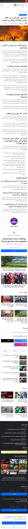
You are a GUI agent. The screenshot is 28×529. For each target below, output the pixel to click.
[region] (14, 521)
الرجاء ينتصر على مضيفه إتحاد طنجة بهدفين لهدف (21, 415)
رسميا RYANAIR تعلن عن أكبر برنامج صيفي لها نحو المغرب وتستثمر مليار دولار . (7, 319)
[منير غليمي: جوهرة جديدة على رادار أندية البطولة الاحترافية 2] (7, 395)
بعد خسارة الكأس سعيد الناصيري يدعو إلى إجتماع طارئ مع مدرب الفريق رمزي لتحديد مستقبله (10, 380)
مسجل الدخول (19, 332)
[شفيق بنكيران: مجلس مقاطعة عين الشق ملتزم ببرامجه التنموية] (5, 466)
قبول (14, 522)
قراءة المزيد (16, 519)
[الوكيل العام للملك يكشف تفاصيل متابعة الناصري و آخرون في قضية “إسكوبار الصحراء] (5, 472)
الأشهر (23, 350)
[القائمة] (1, 5)
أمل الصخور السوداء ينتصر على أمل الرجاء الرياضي (7, 415)
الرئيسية (24, 12)
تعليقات (4, 350)
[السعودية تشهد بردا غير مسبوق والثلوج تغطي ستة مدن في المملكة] (14, 472)
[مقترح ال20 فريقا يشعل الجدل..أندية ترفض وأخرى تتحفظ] (21, 395)
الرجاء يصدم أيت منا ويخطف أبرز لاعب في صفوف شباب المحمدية (10, 367)
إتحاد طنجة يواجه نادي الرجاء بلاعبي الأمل (10, 372)
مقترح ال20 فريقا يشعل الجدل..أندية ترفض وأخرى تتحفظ (22, 401)
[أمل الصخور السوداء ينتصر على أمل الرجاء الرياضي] (7, 409)
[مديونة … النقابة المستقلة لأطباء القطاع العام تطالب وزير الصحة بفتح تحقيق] (7, 299)
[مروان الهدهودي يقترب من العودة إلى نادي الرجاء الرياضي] (23, 362)
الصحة (21, 14)
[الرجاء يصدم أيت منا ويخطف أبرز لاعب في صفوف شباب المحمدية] (23, 368)
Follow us (24, 447)
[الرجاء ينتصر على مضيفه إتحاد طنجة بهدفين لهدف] (21, 409)
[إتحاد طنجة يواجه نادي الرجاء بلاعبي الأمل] (23, 374)
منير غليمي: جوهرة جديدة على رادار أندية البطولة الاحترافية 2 (7, 400)
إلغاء (14, 526)
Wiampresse (23, 23)
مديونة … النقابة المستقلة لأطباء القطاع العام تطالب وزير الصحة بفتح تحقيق (7, 305)
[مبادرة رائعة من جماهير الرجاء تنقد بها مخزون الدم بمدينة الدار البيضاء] (21, 299)
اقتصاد (21, 12)
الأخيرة (14, 350)
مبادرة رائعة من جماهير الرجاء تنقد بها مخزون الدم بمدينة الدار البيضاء (21, 305)
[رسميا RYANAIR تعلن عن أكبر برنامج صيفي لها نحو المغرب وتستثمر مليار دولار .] (7, 313)
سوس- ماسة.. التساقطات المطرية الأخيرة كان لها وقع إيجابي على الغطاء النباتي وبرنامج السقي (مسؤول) (21, 320)
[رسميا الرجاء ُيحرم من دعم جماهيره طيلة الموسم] (23, 356)
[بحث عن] (26, 5)
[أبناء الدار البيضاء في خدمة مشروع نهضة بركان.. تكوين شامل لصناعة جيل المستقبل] (23, 461)
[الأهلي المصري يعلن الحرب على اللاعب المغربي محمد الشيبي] (23, 466)
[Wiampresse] (19, 5)
